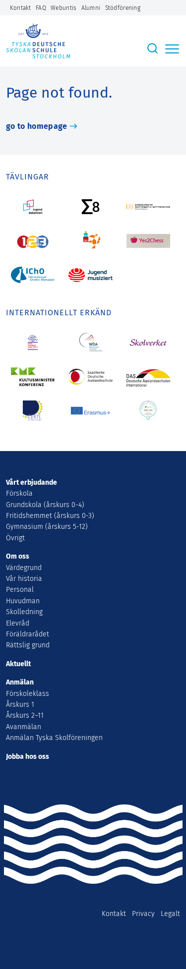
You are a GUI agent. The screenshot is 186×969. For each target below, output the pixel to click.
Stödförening (122, 7)
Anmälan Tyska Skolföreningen (54, 738)
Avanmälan (23, 727)
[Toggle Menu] (173, 49)
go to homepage (36, 126)
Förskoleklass (27, 693)
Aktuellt (18, 664)
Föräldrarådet (27, 634)
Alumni (91, 7)
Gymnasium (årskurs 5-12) (47, 526)
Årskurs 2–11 (25, 715)
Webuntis (63, 7)
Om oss (17, 556)
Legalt (170, 914)
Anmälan (20, 682)
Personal (20, 589)
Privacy (143, 914)
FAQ (41, 7)
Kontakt (20, 7)
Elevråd (17, 623)
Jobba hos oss (27, 756)
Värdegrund (24, 568)
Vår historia (24, 578)
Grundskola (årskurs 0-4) (45, 505)
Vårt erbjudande (31, 482)
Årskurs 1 (20, 704)
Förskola (19, 493)
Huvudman (23, 601)
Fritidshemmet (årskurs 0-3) (50, 516)
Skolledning (24, 612)
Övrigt (15, 538)
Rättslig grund (28, 645)
